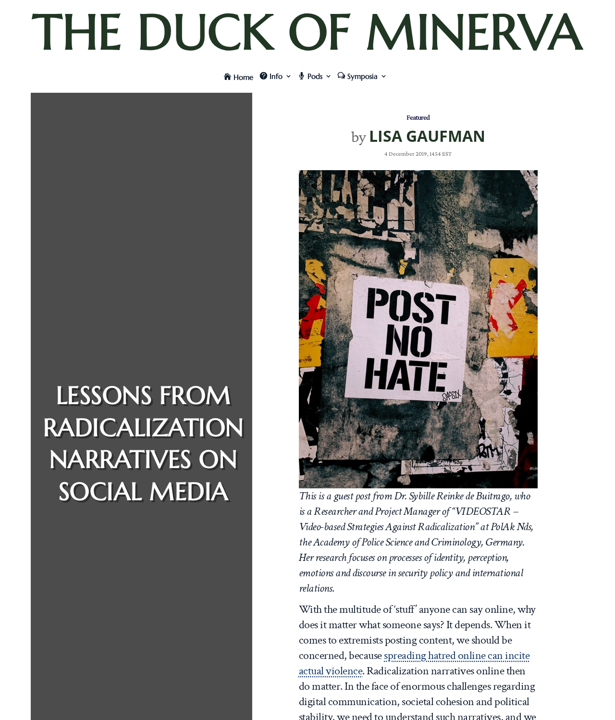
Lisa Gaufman (427, 135)
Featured (418, 117)
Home (243, 77)
